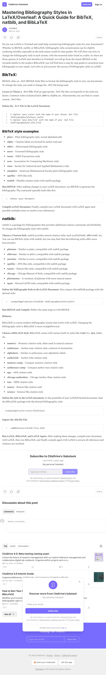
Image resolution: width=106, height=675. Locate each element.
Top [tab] (5, 546)
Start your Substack (45, 662)
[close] (79, 581)
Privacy (49, 655)
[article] (53, 560)
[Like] (5, 37)
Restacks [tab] (20, 511)
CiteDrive (13, 28)
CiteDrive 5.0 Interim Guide (18, 573)
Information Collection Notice (52, 620)
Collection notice (69, 655)
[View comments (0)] (11, 37)
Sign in (98, 4)
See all (7, 614)
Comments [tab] (9, 511)
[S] (100, 115)
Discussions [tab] (23, 546)
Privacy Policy (73, 620)
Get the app (66, 662)
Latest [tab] (12, 546)
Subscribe (86, 4)
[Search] (101, 546)
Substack (39, 669)
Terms (57, 655)
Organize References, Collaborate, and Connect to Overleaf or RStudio (35, 577)
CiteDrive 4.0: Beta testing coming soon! (25, 553)
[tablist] (14, 511)
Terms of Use (66, 617)
